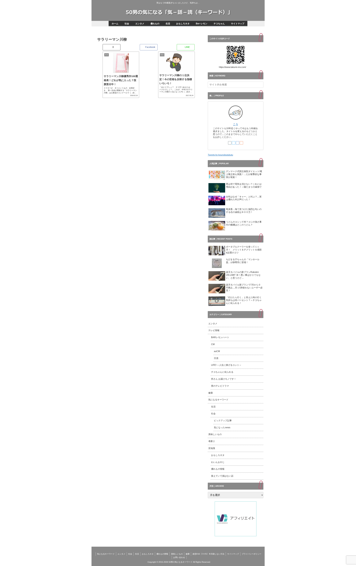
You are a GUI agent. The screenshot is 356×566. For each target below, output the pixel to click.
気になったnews (222, 427)
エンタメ (212, 323)
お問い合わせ (179, 557)
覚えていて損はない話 (222, 476)
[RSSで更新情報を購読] (241, 143)
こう (235, 124)
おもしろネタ (217, 455)
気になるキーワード (218, 399)
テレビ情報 (213, 330)
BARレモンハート (221, 337)
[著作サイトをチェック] (229, 143)
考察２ (211, 441)
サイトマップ (233, 554)
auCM (217, 351)
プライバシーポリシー (251, 554)
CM (213, 344)
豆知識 (211, 448)
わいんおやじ (217, 462)
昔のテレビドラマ (220, 386)
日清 (216, 358)
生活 (213, 406)
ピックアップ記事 (223, 420)
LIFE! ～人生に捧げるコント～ (226, 365)
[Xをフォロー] (233, 143)
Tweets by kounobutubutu (220, 155)
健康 (210, 393)
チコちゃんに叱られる (222, 372)
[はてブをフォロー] (237, 143)
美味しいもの (215, 434)
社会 (213, 413)
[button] (261, 84)
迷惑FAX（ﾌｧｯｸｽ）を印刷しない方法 (208, 554)
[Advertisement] (148, 137)
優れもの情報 (217, 469)
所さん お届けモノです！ (223, 379)
